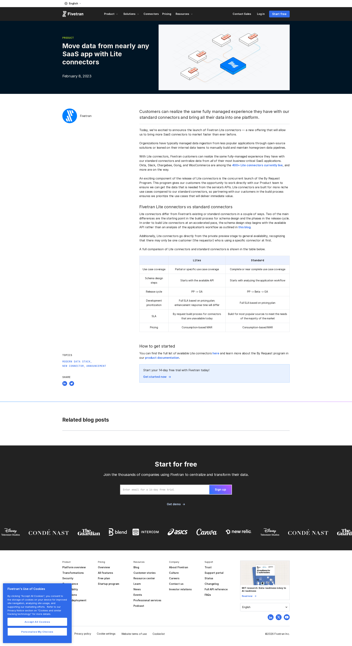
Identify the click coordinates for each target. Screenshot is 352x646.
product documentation (162, 357)
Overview (104, 567)
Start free (279, 14)
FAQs (208, 594)
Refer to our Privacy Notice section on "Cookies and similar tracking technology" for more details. (34, 610)
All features (105, 572)
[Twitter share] (71, 384)
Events (137, 594)
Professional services (147, 600)
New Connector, (73, 366)
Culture (174, 572)
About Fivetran (178, 567)
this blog (244, 227)
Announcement (96, 366)
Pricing (166, 13)
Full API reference (216, 589)
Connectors (151, 13)
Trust (208, 567)
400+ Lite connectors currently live (257, 165)
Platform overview (74, 567)
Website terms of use (134, 633)
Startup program (108, 583)
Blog (136, 567)
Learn (137, 583)
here (215, 353)
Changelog (212, 583)
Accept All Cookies (37, 621)
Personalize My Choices (37, 631)
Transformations (73, 572)
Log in (261, 13)
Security (67, 578)
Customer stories (144, 572)
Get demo (174, 504)
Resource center (144, 578)
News (137, 589)
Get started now (154, 377)
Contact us (176, 583)
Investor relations (180, 589)
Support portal (214, 572)
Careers (174, 578)
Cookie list (159, 633)
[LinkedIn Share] (64, 384)
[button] (72, 3)
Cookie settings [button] (106, 633)
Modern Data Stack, (77, 361)
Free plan (104, 578)
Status (209, 578)
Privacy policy (82, 633)
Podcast (138, 605)
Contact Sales (242, 13)
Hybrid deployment (74, 600)
